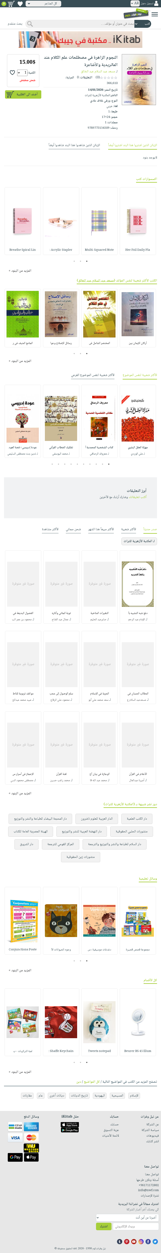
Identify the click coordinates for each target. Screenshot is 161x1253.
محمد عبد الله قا (98, 780)
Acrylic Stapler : (61, 250)
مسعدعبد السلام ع (136, 700)
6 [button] (77, 464)
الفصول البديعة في (23, 613)
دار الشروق (26, 844)
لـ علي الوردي (138, 453)
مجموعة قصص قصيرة (138, 949)
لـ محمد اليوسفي (61, 453)
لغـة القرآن (61, 774)
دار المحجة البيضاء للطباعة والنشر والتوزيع (40, 819)
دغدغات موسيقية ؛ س (99, 949)
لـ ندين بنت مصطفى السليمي (22, 453)
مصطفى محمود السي (21, 780)
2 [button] (81, 261)
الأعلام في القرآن (138, 774)
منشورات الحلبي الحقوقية (132, 831)
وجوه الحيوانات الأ (61, 949)
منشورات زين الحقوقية (80, 857)
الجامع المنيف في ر (23, 343)
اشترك (104, 1226)
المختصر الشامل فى (99, 343)
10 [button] (51, 464)
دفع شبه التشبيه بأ (138, 613)
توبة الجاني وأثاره (61, 613)
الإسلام (134, 1096)
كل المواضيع (92, 1082)
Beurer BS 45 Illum (137, 1051)
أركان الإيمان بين (138, 343)
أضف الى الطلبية (27, 94)
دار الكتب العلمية (137, 819)
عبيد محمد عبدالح (21, 700)
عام (41, 1096)
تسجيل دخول (147, 3)
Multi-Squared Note (99, 250)
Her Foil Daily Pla (137, 250)
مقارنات (27, 1096)
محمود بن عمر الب (22, 619)
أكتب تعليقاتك (138, 497)
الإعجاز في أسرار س (23, 774)
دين (78, 1082)
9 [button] (59, 464)
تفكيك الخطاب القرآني (61, 447)
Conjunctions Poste (23, 949)
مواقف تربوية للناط (23, 693)
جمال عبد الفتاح (60, 619)
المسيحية (117, 1096)
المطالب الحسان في (137, 693)
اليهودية (100, 1096)
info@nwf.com (148, 1190)
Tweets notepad (99, 1051)
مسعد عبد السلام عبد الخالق (98, 71)
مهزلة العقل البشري (138, 447)
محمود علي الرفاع (60, 700)
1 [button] (87, 261)
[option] (138, 221)
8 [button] (65, 464)
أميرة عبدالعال (136, 780)
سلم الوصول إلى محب (61, 693)
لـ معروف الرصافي (99, 453)
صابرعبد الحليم (98, 619)
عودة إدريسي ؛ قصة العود (23, 447)
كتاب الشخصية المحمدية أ (99, 447)
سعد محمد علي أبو (98, 700)
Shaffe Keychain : (61, 1051)
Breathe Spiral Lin (22, 250)
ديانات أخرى (56, 1096)
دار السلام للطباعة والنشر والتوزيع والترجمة (114, 844)
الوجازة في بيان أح (100, 774)
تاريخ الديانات (79, 1096)
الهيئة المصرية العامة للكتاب (31, 831)
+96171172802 (149, 1185)
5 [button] (84, 464)
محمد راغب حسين (60, 780)
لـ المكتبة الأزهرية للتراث (139, 541)
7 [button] (71, 464)
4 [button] (90, 464)
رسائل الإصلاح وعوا (61, 343)
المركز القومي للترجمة (60, 844)
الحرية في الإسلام (99, 693)
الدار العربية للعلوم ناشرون (97, 819)
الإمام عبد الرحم (136, 619)
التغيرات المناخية (100, 613)
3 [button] (74, 261)
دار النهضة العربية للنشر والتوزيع (81, 831)
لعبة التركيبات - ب (22, 1051)
